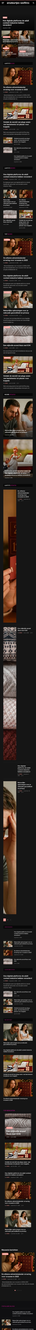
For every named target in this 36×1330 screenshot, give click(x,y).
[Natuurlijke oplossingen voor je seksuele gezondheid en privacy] (18, 37)
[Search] (33, 3)
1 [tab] (15, 1290)
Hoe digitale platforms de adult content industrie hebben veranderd (16, 23)
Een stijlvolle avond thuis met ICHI (25, 54)
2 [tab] (16, 1290)
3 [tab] (18, 1290)
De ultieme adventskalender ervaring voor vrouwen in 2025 (9, 53)
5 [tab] (21, 1290)
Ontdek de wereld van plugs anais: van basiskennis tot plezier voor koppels (17, 124)
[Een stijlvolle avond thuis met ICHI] (26, 51)
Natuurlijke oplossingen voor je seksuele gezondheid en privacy (16, 40)
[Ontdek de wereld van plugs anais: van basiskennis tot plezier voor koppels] (18, 111)
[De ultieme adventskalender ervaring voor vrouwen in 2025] (10, 51)
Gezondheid (8, 292)
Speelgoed (7, 357)
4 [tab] (19, 1290)
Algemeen (7, 239)
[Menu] (3, 3)
